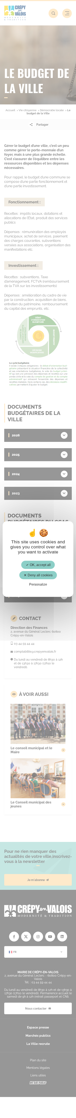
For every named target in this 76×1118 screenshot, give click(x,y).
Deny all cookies (40, 575)
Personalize (38, 584)
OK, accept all (40, 564)
